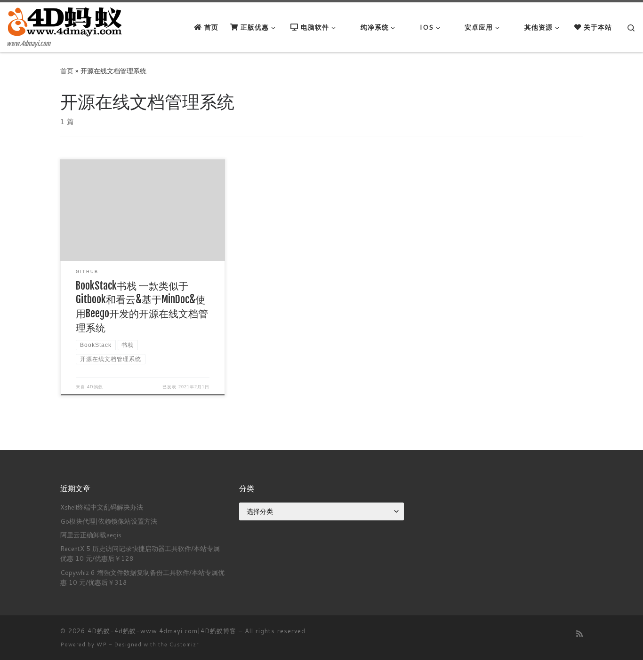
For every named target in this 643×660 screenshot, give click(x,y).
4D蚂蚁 (95, 387)
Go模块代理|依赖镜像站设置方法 (108, 521)
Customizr (184, 644)
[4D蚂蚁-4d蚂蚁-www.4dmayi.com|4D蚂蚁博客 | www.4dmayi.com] (66, 21)
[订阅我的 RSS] (579, 633)
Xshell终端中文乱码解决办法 (101, 507)
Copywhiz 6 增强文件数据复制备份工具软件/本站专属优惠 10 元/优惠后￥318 (142, 577)
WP (101, 644)
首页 (66, 71)
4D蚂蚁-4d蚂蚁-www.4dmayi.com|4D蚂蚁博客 (162, 631)
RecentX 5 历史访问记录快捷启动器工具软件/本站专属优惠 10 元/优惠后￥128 (140, 553)
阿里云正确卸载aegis (90, 534)
